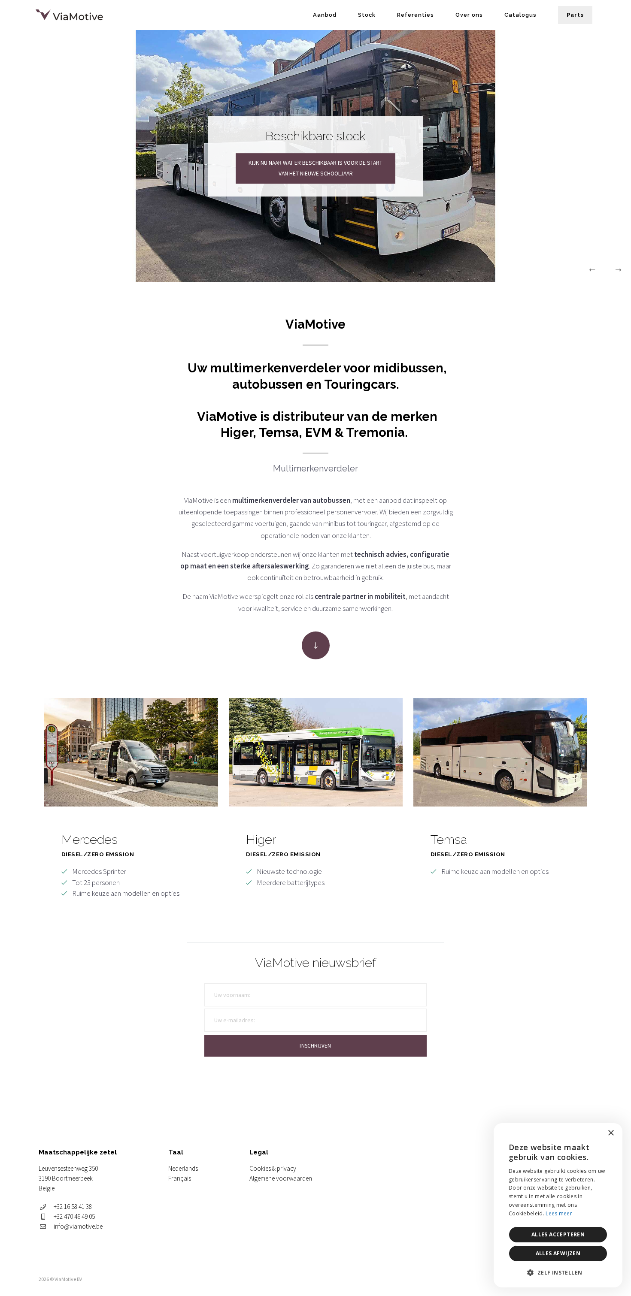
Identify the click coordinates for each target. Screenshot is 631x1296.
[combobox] (592, 1134)
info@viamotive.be (78, 1226)
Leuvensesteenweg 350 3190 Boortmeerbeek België (68, 1178)
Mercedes (131, 798)
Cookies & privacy (272, 1168)
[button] (558, 1272)
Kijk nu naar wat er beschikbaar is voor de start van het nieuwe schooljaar (315, 168)
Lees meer (559, 1213)
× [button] (610, 1133)
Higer (316, 798)
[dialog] (558, 1205)
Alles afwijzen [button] (558, 1253)
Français (179, 1178)
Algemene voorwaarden (280, 1178)
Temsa (500, 798)
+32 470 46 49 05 (74, 1216)
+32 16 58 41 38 (73, 1206)
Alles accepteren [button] (558, 1234)
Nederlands (183, 1168)
